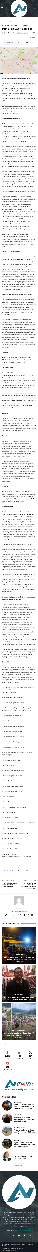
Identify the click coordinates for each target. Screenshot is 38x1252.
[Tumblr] (24, 914)
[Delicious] (6, 914)
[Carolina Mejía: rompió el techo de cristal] (7, 1156)
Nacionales (15, 25)
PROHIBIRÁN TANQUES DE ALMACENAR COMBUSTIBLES (10, 884)
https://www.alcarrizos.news (19, 911)
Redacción (12, 33)
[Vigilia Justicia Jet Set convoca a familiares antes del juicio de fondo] (7, 1144)
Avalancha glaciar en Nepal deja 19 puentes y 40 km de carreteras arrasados (19, 1035)
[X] (28, 914)
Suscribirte (8, 1062)
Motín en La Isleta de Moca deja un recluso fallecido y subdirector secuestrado (19, 959)
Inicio (3, 22)
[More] (27, 42)
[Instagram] (13, 914)
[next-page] (6, 1044)
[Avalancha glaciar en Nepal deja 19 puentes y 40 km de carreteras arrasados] (19, 1021)
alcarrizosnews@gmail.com (23, 1230)
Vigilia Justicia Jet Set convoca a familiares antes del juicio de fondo (24, 1145)
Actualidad (10, 22)
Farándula (24, 25)
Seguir (19, 1051)
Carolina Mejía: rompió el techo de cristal (23, 1157)
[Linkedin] (17, 914)
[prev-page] (3, 1044)
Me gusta (7, 1051)
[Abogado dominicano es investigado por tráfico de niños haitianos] (19, 983)
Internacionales (18, 1030)
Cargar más (18, 1165)
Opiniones (17, 1154)
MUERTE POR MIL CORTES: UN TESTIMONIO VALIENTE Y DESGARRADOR (28, 885)
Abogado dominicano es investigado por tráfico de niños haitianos (19, 998)
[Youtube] (32, 914)
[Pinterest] (21, 914)
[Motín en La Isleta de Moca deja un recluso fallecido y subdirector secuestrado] (19, 945)
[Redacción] (3, 33)
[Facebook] (10, 914)
